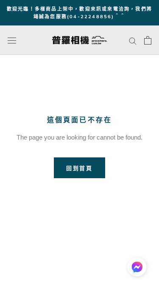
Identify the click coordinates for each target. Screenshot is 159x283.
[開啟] (12, 40)
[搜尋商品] (133, 40)
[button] (137, 269)
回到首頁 (79, 168)
